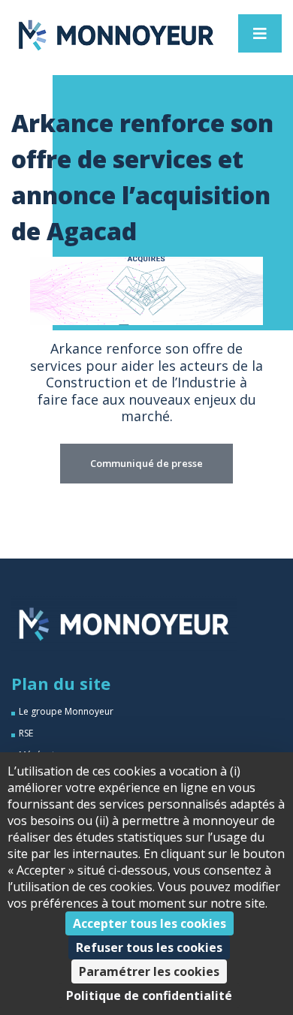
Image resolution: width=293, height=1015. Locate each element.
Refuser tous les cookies (149, 947)
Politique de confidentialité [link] (149, 995)
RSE (26, 733)
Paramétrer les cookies (149, 971)
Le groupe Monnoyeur (66, 711)
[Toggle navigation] (260, 33)
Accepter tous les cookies (149, 923)
